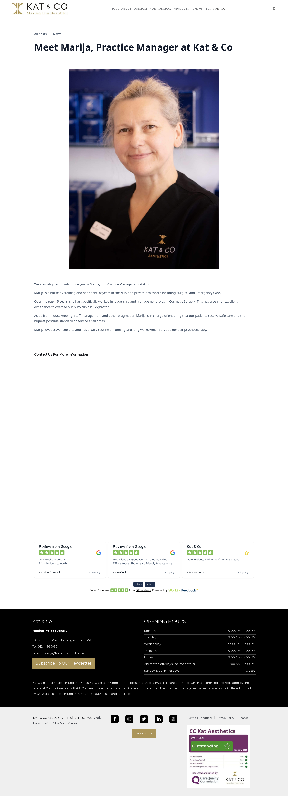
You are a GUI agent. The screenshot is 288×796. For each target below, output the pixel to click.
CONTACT (220, 8)
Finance (243, 717)
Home (115, 8)
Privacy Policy (226, 717)
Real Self (144, 733)
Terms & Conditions (200, 717)
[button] (126, 12)
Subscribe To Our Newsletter (64, 663)
